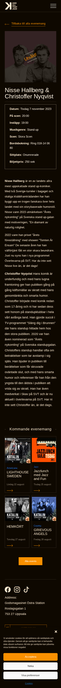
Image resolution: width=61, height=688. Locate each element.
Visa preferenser (30, 675)
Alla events (30, 561)
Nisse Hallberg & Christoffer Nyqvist (29, 93)
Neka (31, 666)
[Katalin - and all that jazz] (11, 6)
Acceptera (30, 656)
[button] (56, 631)
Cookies (29, 683)
